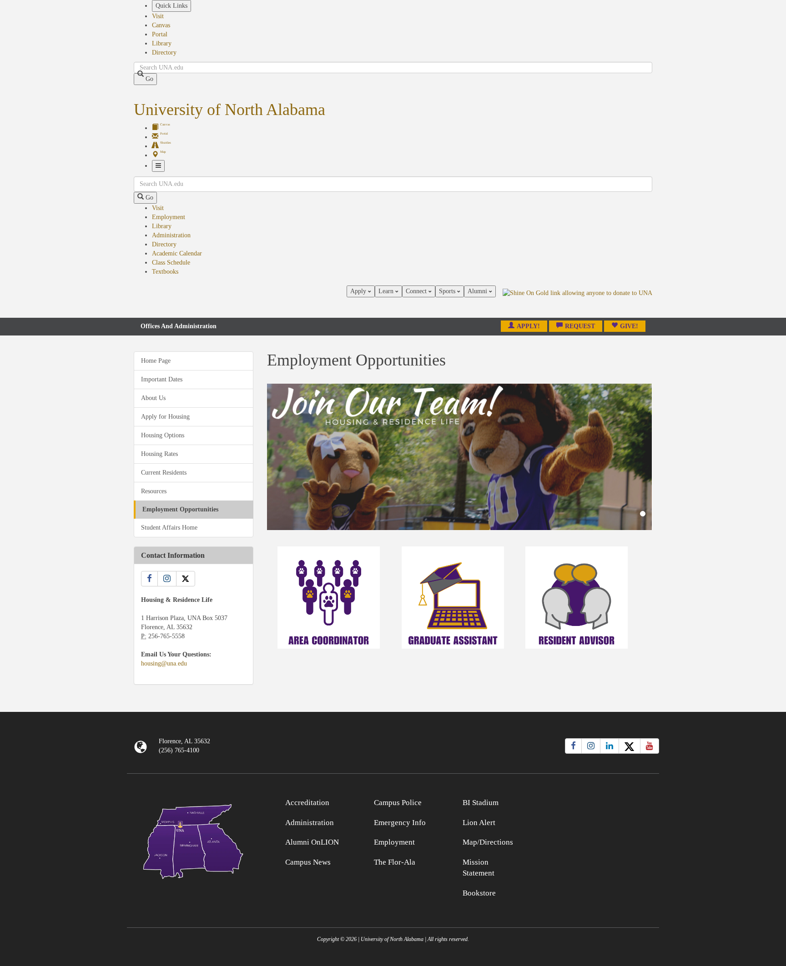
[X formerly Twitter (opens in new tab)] (629, 746)
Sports (448, 291)
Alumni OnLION (312, 842)
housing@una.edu (164, 663)
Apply (359, 291)
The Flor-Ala (394, 862)
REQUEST (580, 326)
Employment (168, 217)
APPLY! (528, 326)
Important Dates (161, 379)
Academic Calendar (177, 253)
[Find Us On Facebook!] (149, 578)
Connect (417, 291)
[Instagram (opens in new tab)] (590, 746)
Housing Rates (159, 453)
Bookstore (479, 893)
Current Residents (163, 472)
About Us (153, 398)
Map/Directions (488, 842)
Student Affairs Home (169, 527)
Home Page (156, 360)
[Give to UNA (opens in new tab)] (577, 301)
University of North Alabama (229, 109)
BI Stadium (481, 802)
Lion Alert (479, 822)
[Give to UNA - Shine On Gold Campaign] (593, 801)
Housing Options (162, 435)
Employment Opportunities (180, 509)
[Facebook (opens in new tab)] (573, 746)
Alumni (478, 291)
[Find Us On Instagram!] (166, 578)
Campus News (308, 862)
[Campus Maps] (193, 839)
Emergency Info (400, 822)
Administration (171, 235)
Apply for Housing (165, 416)
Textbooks (165, 271)
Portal (159, 34)
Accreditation (307, 802)
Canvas (161, 25)
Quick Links (171, 5)
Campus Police (398, 802)
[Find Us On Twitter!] (185, 578)
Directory (164, 52)
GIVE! (629, 326)
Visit (158, 16)
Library (161, 43)
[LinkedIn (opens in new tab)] (609, 746)
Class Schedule (171, 262)
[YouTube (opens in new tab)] (649, 746)
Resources (153, 491)
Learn (386, 291)
